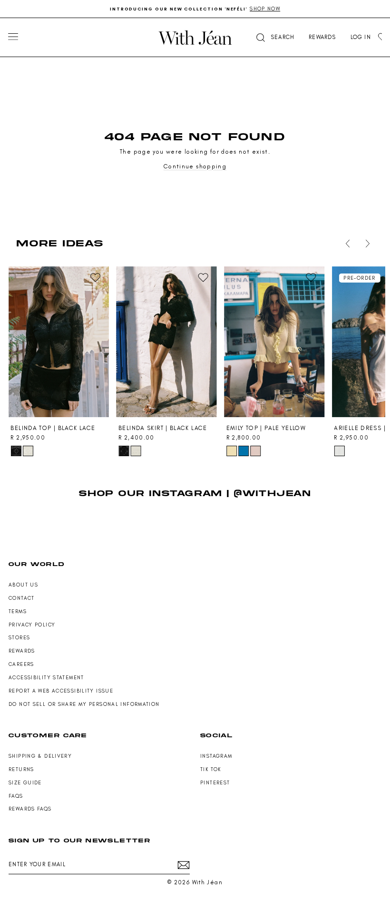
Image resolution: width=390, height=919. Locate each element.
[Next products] (365, 243)
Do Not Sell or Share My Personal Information (84, 704)
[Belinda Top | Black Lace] (58, 341)
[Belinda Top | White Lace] (28, 451)
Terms (18, 611)
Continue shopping (195, 166)
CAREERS (21, 664)
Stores (19, 638)
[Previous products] (345, 243)
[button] (274, 37)
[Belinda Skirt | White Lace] (135, 451)
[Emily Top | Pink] (255, 451)
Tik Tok (210, 769)
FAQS (16, 796)
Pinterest (215, 783)
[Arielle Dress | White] (339, 451)
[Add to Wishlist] (95, 277)
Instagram (216, 756)
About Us (23, 585)
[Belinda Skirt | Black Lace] (166, 341)
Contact (22, 598)
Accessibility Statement (46, 678)
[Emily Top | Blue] (243, 451)
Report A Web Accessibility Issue (61, 691)
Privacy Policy (32, 625)
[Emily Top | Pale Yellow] (274, 341)
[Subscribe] (183, 865)
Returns (21, 769)
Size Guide (25, 783)
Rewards (22, 651)
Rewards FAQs (30, 809)
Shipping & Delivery (40, 756)
